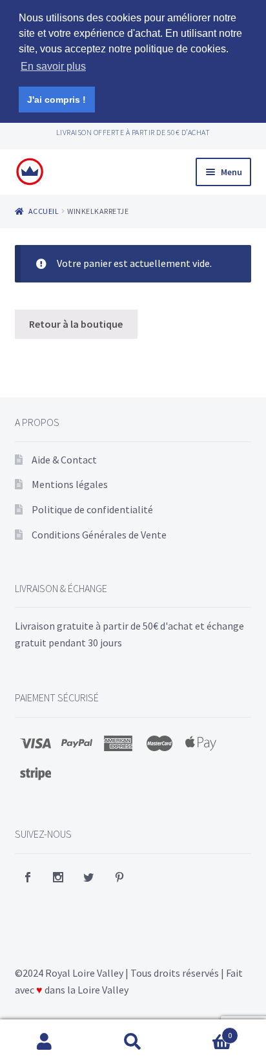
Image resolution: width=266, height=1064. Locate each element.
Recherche (132, 1042)
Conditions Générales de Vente (99, 534)
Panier (205, 1030)
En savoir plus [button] (53, 66)
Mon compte (44, 1042)
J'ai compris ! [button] (56, 99)
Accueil (43, 211)
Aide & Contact (64, 459)
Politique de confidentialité (92, 509)
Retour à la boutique (76, 323)
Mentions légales (70, 484)
